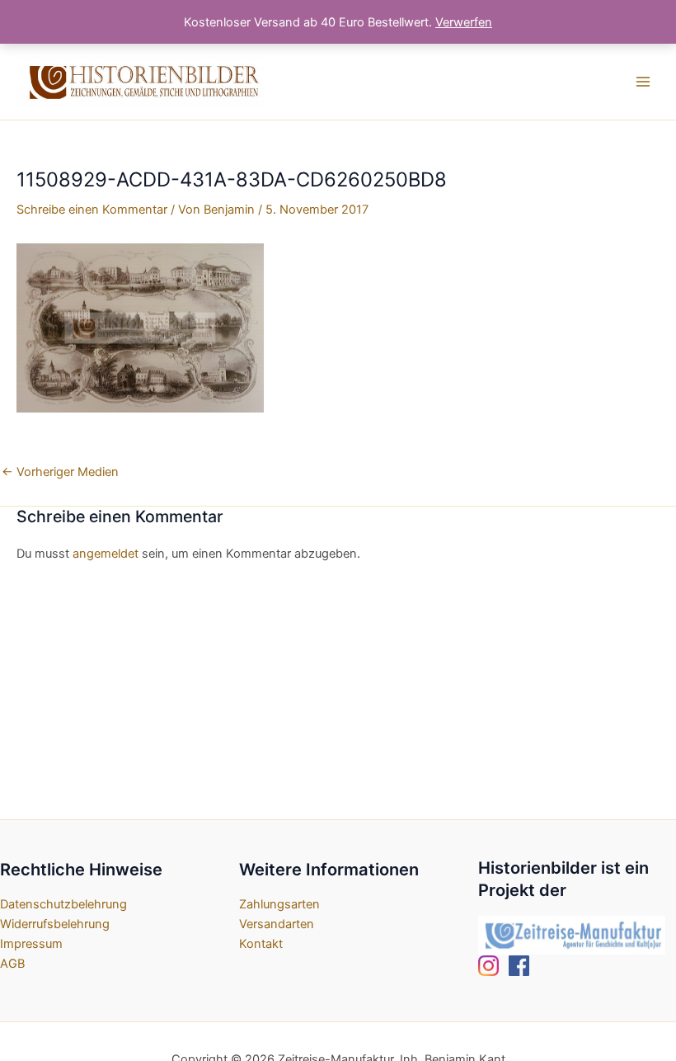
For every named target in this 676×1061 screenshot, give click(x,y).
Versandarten (276, 924)
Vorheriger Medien (60, 472)
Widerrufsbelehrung (55, 924)
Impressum (31, 943)
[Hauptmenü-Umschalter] (643, 81)
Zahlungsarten (279, 904)
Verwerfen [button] (463, 22)
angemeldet (105, 553)
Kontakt (261, 943)
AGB (12, 963)
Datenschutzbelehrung (63, 904)
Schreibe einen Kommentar (91, 209)
